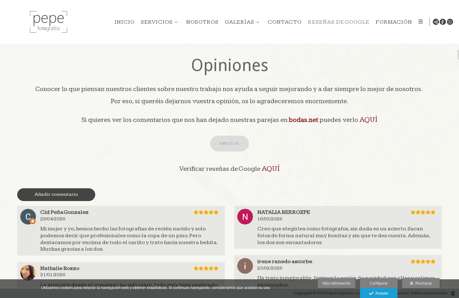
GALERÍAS (239, 22)
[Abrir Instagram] (450, 22)
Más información (337, 283)
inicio (229, 143)
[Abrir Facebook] (443, 22)
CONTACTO (285, 22)
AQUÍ (368, 119)
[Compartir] (436, 22)
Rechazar (422, 283)
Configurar (379, 283)
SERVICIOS (157, 22)
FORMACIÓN (394, 22)
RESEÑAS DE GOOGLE (338, 22)
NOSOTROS (202, 22)
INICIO (125, 22)
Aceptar (380, 293)
